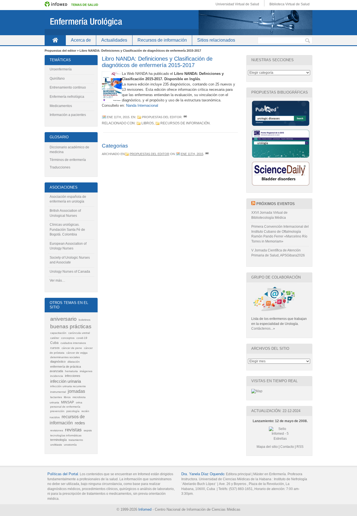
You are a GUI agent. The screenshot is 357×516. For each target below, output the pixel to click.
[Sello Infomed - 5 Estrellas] (280, 435)
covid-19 (81, 337)
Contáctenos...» (263, 328)
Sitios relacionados (216, 40)
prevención (57, 411)
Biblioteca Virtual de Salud (289, 4)
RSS (299, 447)
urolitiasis (56, 444)
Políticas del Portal (62, 474)
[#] (185, 117)
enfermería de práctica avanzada (65, 369)
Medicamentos (61, 106)
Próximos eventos (275, 204)
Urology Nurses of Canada (70, 272)
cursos (55, 347)
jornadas (76, 391)
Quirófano (57, 78)
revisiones (56, 430)
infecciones (72, 375)
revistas (73, 429)
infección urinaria (65, 381)
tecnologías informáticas (65, 435)
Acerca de (81, 40)
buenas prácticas (70, 326)
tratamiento (76, 439)
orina (79, 402)
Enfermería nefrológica (67, 97)
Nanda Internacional (142, 105)
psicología (72, 411)
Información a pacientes (68, 115)
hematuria (71, 371)
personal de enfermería (65, 406)
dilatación (73, 361)
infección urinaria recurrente (68, 386)
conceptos (67, 337)
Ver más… (57, 280)
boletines (84, 319)
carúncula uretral (79, 332)
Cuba (54, 343)
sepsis (88, 430)
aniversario (63, 319)
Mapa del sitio (267, 447)
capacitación (58, 332)
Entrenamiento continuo (68, 87)
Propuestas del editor (162, 117)
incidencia (56, 375)
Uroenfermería (61, 69)
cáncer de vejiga (77, 352)
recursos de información (185, 123)
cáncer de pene (72, 347)
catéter (54, 337)
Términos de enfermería (68, 160)
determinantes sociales (65, 357)
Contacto (287, 447)
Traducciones (60, 167)
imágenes (86, 371)
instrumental (58, 391)
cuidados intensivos (73, 342)
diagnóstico (58, 361)
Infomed (144, 509)
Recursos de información (162, 40)
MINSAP (67, 402)
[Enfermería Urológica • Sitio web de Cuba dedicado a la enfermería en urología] (178, 22)
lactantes (56, 397)
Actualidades (114, 40)
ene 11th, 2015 (118, 117)
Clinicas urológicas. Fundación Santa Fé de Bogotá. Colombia (67, 229)
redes (80, 422)
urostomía (70, 444)
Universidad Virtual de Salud (237, 4)
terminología (58, 439)
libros (147, 123)
